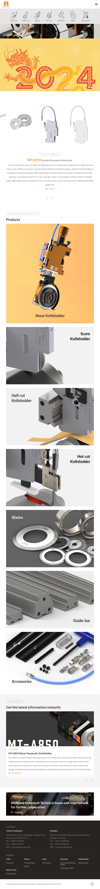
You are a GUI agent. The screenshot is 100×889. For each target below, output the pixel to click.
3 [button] (91, 87)
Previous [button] (86, 780)
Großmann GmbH (67, 868)
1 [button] (86, 87)
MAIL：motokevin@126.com (61, 847)
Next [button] (53, 198)
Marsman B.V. (83, 863)
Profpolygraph (29, 863)
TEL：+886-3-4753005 (15, 841)
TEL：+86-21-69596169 (59, 841)
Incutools (9, 863)
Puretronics (46, 863)
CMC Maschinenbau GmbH (68, 863)
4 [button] (94, 87)
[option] (50, 57)
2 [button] (89, 87)
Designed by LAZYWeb (52, 884)
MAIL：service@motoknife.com (18, 847)
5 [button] (96, 87)
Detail (51, 189)
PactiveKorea (11, 873)
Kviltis (26, 866)
